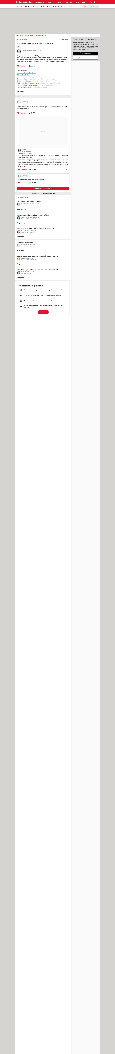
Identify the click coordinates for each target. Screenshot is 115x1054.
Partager (32, 66)
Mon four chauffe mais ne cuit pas (27, 85)
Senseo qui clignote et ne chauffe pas (28, 79)
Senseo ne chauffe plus (24, 81)
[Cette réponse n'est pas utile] (34, 113)
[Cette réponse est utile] (29, 113)
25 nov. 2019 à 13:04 (26, 151)
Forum (21, 35)
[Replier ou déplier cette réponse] (69, 96)
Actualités (40, 2)
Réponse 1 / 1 (20, 96)
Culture (59, 2)
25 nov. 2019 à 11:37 (26, 103)
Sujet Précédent (23, 39)
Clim (18, 46)
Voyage (63, 6)
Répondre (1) (22, 66)
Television (56, 6)
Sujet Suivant (64, 39)
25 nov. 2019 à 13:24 (35, 52)
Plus (84, 2)
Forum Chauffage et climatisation (51, 83)
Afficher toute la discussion (42, 188)
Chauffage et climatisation (41, 35)
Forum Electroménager (48, 79)
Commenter (22, 113)
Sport (50, 2)
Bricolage (20, 6)
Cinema (70, 6)
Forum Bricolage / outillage (41, 81)
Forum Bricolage (29, 35)
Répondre (36, 193)
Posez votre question (49, 193)
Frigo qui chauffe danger (24, 87)
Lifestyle (28, 6)
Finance (69, 2)
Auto (77, 2)
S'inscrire (43, 312)
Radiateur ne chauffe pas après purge (28, 83)
